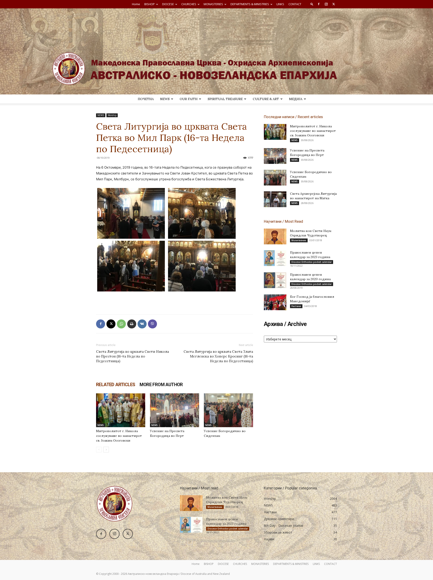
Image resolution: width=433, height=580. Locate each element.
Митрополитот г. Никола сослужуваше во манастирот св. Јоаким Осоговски (119, 435)
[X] (333, 4)
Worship (112, 115)
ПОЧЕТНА (146, 99)
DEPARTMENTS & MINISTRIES (249, 4)
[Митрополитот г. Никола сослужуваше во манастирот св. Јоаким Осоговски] (120, 410)
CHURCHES (188, 4)
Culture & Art (266, 99)
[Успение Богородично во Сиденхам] (228, 410)
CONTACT (294, 4)
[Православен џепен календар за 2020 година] (275, 280)
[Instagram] (326, 4)
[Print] (131, 323)
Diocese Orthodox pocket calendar (311, 262)
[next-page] (106, 449)
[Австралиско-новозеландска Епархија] (216, 51)
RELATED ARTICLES (115, 384)
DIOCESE (168, 4)
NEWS (165, 99)
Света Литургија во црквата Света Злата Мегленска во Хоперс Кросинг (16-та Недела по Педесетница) (218, 356)
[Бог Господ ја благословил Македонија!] (275, 302)
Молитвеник (298, 240)
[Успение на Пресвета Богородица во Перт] (174, 410)
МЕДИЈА (295, 99)
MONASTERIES (213, 4)
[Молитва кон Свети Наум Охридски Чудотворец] (275, 236)
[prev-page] (99, 449)
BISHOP (149, 4)
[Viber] (152, 323)
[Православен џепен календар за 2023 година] (275, 258)
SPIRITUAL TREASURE (225, 99)
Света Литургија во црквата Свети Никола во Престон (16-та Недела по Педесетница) (132, 356)
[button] (312, 4)
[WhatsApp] (121, 323)
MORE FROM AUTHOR (161, 384)
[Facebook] (318, 4)
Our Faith (189, 99)
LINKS (280, 4)
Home (136, 4)
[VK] (142, 323)
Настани (296, 306)
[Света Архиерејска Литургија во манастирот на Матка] (275, 199)
